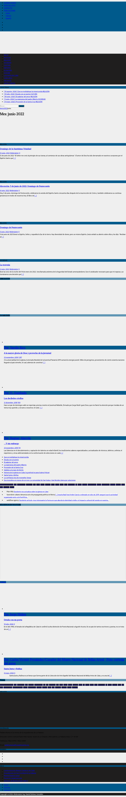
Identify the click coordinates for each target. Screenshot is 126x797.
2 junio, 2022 (4, 269)
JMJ (76, 485)
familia (53, 485)
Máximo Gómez (92, 485)
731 (19, 448)
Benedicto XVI (21, 685)
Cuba (34, 485)
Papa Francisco (106, 485)
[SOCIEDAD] (16, 258)
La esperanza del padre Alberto (15, 465)
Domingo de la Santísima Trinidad (15, 149)
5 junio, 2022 (4, 232)
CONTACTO (8, 8)
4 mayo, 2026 (9, 673)
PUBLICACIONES (9, 10)
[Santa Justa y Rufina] (20, 654)
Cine (44, 685)
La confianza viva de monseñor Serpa (17, 477)
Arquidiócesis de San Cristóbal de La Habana (20, 773)
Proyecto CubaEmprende (13, 778)
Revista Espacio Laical (11, 775)
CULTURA (7, 65)
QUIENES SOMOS (10, 3)
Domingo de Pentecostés (11, 227)
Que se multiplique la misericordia (16, 457)
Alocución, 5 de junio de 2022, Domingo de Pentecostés (25, 186)
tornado (12, 487)
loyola (119, 685)
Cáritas (38, 485)
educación (48, 485)
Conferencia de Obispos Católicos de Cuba (19, 770)
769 (19, 402)
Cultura (3, 582)
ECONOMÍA (8, 70)
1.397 (20, 357)
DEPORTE (7, 68)
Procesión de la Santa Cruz (13, 467)
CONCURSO (8, 78)
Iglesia (65, 485)
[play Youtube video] (63, 543)
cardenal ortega (21, 485)
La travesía (5, 265)
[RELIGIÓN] (16, 142)
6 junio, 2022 (4, 190)
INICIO (6, 55)
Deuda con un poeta (11, 459)
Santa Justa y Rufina (11, 475)
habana (57, 485)
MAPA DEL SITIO (9, 5)
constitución (29, 485)
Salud (1, 487)
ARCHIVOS (7, 80)
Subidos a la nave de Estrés (13, 470)
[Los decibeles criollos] (13, 387)
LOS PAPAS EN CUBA (11, 75)
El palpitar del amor (11, 462)
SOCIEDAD (7, 62)
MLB (123, 685)
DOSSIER (7, 73)
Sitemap (7, 787)
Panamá (99, 485)
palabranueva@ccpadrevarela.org (17, 745)
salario (123, 485)
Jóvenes (80, 485)
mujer (1, 687)
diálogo (42, 485)
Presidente (112, 485)
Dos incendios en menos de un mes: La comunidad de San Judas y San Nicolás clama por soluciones (40, 480)
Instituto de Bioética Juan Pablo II (16, 780)
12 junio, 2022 (5, 153)
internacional (71, 485)
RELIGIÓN (7, 60)
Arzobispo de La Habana (6, 485)
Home (6, 785)
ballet (15, 685)
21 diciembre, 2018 (10, 402)
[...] (44, 362)
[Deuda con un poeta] (20, 609)
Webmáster (14, 153)
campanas (31, 685)
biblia (15, 485)
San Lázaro (6, 487)
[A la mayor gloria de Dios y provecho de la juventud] (20, 342)
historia (62, 485)
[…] (15, 158)
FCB (84, 685)
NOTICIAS (7, 57)
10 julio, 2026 (8, 624)
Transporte (75, 687)
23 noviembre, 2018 (11, 357)
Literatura (84, 485)
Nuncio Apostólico (18, 687)
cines (47, 685)
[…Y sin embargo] (20, 432)
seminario (64, 687)
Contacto (7, 790)
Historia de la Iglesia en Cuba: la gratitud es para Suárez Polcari (27, 472)
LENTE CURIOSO (9, 83)
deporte (65, 685)
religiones (118, 485)
